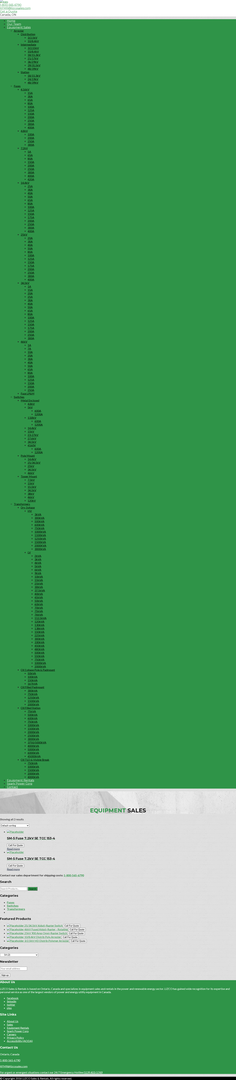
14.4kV (25, 182)
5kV (30, 407)
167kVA (32, 683)
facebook (12, 998)
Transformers (22, 504)
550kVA (39, 656)
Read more (13, 848)
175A (31, 217)
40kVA (39, 593)
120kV (32, 500)
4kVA (38, 562)
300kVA (39, 517)
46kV (24, 341)
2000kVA (40, 666)
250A (31, 120)
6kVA (38, 569)
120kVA (39, 621)
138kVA (39, 628)
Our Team (14, 24)
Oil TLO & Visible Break (35, 759)
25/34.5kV (34, 462)
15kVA (39, 580)
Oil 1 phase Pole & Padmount (38, 669)
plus (9, 1008)
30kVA (39, 587)
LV (29, 552)
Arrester (19, 30)
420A (31, 179)
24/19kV (33, 79)
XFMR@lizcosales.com (15, 8)
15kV (31, 431)
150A (31, 113)
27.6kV (32, 438)
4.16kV (25, 89)
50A (30, 196)
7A (29, 348)
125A (31, 110)
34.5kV (25, 283)
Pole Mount (28, 455)
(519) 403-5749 (93, 1072)
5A (29, 151)
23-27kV (33, 435)
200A (31, 117)
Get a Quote (8, 11)
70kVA (39, 607)
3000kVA (40, 549)
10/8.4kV (33, 41)
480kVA (39, 649)
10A (30, 352)
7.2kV (24, 148)
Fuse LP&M (27, 393)
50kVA (39, 600)
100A (31, 106)
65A (30, 99)
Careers (11, 1034)
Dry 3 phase (28, 507)
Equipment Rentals (20, 780)
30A (30, 96)
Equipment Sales (19, 27)
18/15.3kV (34, 54)
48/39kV (33, 68)
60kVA (39, 604)
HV (30, 511)
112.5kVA (40, 618)
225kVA (39, 635)
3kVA (38, 514)
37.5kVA (40, 590)
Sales (10, 1024)
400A (31, 127)
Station (25, 72)
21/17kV (33, 58)
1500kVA (40, 542)
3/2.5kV (32, 37)
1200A (39, 414)
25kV (24, 234)
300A (31, 124)
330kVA (39, 642)
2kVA (38, 555)
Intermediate (28, 44)
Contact (12, 787)
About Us (12, 1021)
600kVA (39, 524)
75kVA (39, 611)
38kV (31, 493)
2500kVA (33, 735)
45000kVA (34, 756)
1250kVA (40, 538)
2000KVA (40, 545)
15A (30, 92)
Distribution (28, 34)
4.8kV (24, 130)
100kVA (32, 676)
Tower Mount (29, 476)
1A (29, 286)
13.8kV (32, 417)
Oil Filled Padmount (32, 687)
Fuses (17, 86)
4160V (32, 445)
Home (11, 20)
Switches (19, 397)
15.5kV (32, 486)
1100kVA (40, 535)
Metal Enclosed (30, 400)
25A (30, 186)
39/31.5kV (34, 65)
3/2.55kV (33, 48)
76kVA (39, 614)
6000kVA (33, 752)
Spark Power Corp (19, 783)
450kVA (39, 645)
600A (38, 410)
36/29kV (33, 61)
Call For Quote (15, 845)
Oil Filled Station (30, 707)
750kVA (39, 528)
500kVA (39, 521)
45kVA (39, 597)
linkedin (11, 1001)
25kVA (39, 583)
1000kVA (40, 531)
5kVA (38, 566)
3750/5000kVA (37, 742)
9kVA (38, 573)
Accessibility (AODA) (20, 1041)
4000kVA (33, 745)
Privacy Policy (15, 1037)
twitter (11, 1004)
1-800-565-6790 (10, 5)
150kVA (39, 631)
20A (30, 238)
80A (30, 103)
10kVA (39, 576)
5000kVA (33, 749)
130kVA (39, 625)
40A (30, 193)
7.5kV (31, 479)
